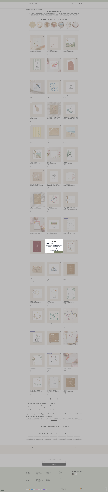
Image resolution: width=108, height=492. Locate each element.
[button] (2, 490)
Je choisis (49, 251)
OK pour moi (58, 251)
